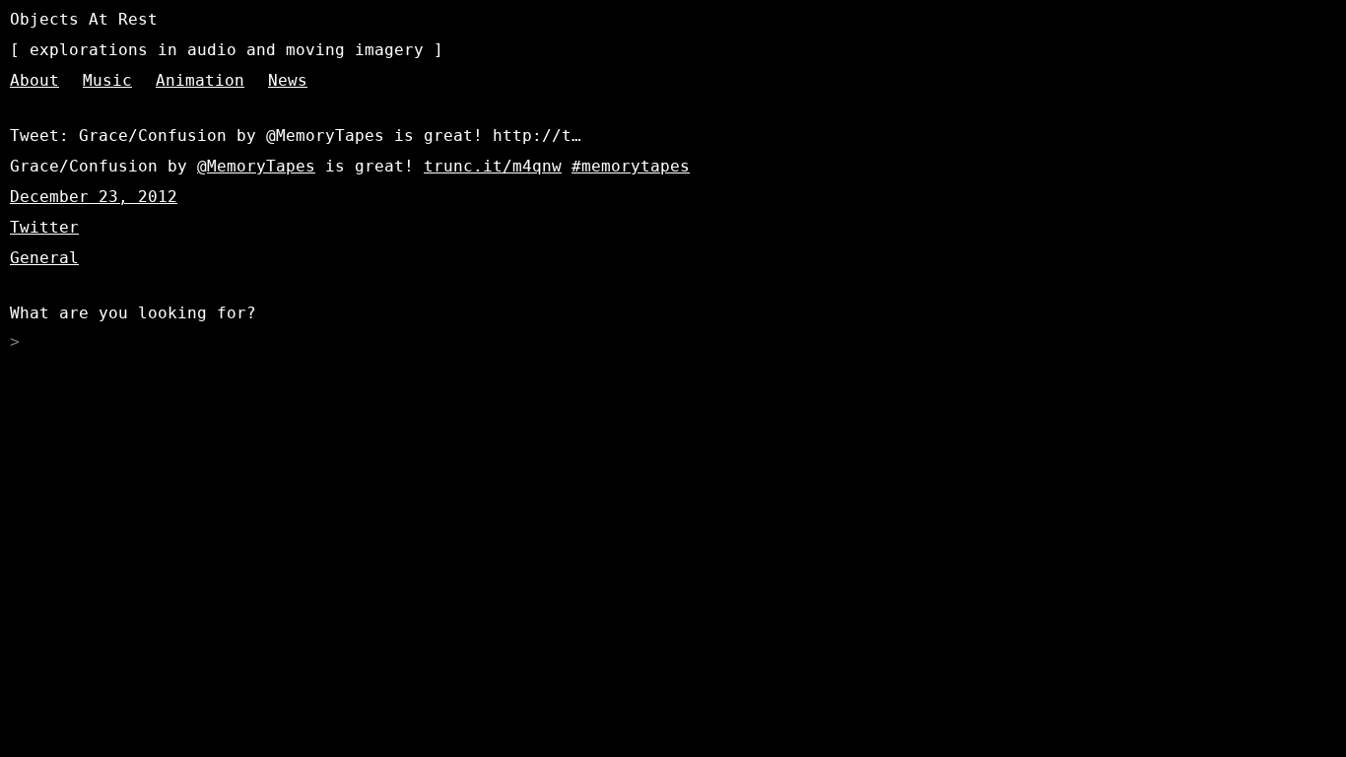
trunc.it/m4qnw (493, 166)
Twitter (44, 227)
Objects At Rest (84, 19)
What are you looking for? (133, 313)
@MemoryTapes (256, 166)
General (44, 257)
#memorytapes (631, 166)
